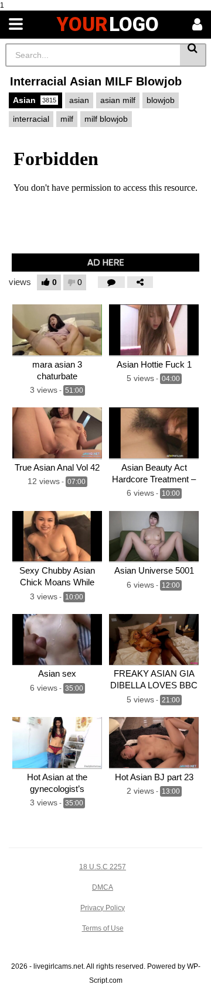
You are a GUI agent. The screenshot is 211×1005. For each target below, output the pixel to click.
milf (66, 119)
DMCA (102, 887)
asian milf (117, 100)
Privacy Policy (102, 908)
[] (193, 55)
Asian (34, 100)
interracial (31, 119)
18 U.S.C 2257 (102, 867)
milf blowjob (106, 119)
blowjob (161, 100)
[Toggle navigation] (16, 24)
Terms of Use (103, 928)
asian (79, 100)
